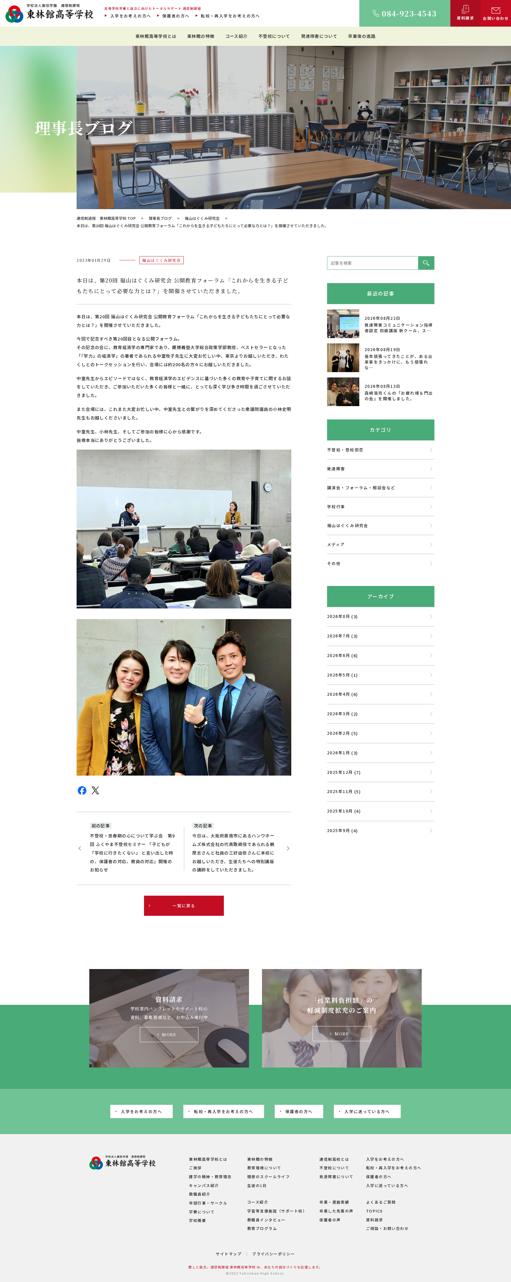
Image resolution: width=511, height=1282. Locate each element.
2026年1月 (338, 752)
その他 (334, 563)
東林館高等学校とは (156, 36)
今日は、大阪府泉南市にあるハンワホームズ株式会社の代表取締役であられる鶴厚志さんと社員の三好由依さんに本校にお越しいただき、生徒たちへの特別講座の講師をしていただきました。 (233, 852)
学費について (202, 1212)
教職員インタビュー (266, 1220)
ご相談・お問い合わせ (387, 1228)
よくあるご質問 (381, 1202)
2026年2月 (338, 733)
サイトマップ (229, 1254)
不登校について (274, 36)
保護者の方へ (176, 16)
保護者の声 (330, 1220)
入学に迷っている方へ (367, 1111)
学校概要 (197, 1220)
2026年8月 (338, 616)
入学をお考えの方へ (130, 16)
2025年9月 (338, 830)
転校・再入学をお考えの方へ (230, 16)
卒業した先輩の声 (336, 1211)
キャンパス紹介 (204, 1185)
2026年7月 (338, 636)
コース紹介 (236, 36)
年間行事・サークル (208, 1203)
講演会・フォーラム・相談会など (361, 487)
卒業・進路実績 (334, 1202)
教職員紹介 (199, 1194)
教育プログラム (262, 1228)
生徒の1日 (257, 1185)
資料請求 (374, 1220)
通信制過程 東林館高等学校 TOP (106, 218)
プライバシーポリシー (273, 1254)
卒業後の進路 (362, 36)
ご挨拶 (195, 1167)
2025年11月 (340, 791)
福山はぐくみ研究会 (202, 218)
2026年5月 (338, 675)
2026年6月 (338, 655)
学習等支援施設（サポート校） (277, 1211)
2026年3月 (338, 713)
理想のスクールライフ (268, 1176)
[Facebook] (82, 793)
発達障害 (336, 469)
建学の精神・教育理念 (210, 1176)
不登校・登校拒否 (345, 450)
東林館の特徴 (201, 36)
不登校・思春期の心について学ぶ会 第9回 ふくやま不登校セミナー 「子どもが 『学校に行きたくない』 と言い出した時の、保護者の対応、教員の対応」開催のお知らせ (132, 852)
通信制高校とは (334, 1159)
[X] (95, 793)
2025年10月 (340, 811)
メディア (336, 544)
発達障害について (319, 36)
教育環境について (264, 1167)
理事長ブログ (160, 218)
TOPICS (374, 1211)
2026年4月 (338, 694)
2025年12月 (340, 772)
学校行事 (336, 506)
